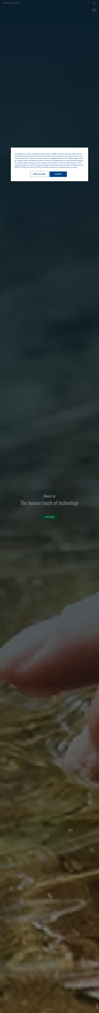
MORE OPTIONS (39, 174)
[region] (49, 164)
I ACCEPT (58, 174)
